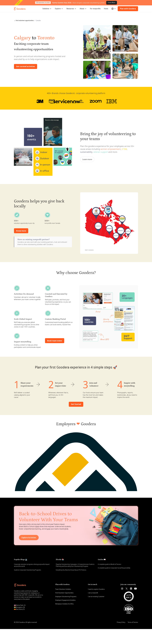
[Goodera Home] (20, 8)
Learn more (87, 159)
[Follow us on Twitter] (126, 588)
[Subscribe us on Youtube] (135, 588)
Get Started (76, 404)
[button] (47, 8)
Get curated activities (25, 66)
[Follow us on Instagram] (122, 588)
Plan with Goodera (128, 8)
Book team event (54, 340)
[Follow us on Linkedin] (131, 588)
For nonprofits (95, 8)
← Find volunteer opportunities (24, 20)
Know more (21, 231)
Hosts (106, 8)
